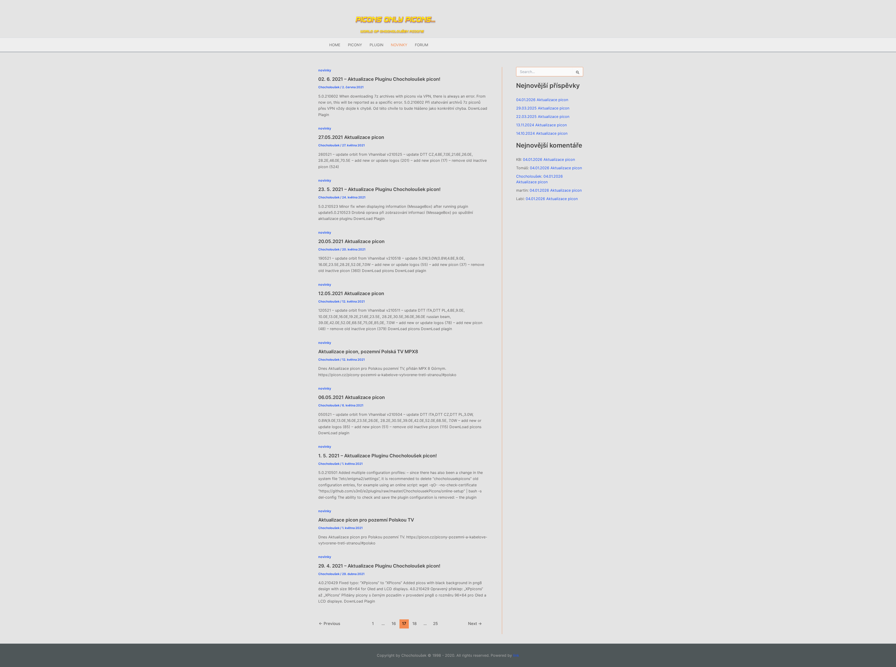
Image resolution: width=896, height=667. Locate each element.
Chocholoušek (528, 176)
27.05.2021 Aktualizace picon (351, 137)
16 (394, 623)
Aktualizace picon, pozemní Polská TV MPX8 (368, 351)
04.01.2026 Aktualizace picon (542, 99)
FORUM (421, 44)
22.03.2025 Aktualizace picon (542, 116)
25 (435, 623)
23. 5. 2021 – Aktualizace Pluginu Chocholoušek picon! (379, 189)
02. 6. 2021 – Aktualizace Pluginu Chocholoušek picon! (379, 79)
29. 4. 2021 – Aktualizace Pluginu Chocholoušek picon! (379, 566)
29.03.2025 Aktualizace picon (542, 108)
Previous (329, 623)
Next (475, 623)
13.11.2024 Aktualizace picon (541, 125)
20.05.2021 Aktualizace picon (351, 241)
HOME (334, 44)
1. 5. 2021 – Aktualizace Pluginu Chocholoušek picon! (377, 456)
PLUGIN (376, 44)
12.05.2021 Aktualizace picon (351, 293)
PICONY (355, 44)
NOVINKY (399, 44)
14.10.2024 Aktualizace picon (541, 133)
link (516, 655)
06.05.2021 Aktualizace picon (351, 397)
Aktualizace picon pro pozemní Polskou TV (366, 520)
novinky (324, 70)
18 (414, 623)
